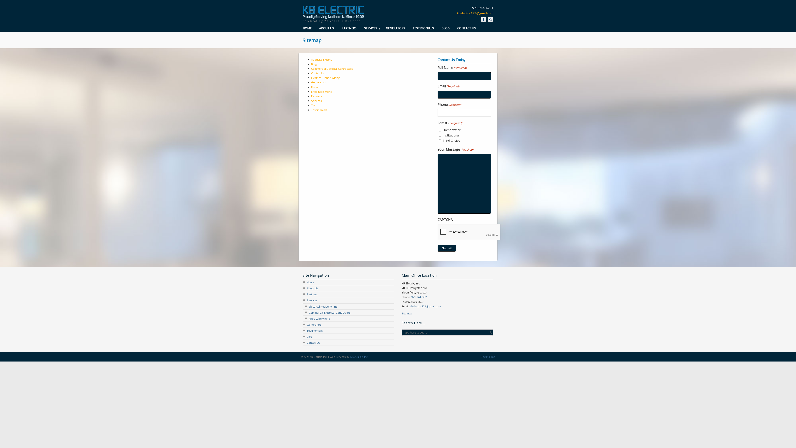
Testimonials (319, 110)
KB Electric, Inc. (333, 13)
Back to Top (488, 357)
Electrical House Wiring (325, 78)
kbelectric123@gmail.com (475, 13)
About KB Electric (321, 59)
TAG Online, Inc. (359, 356)
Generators (318, 82)
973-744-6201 (419, 297)
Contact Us (318, 73)
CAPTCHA (445, 219)
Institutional (451, 135)
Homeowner (452, 130)
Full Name (452, 67)
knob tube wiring (321, 92)
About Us (312, 288)
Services (316, 101)
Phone (449, 104)
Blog (314, 64)
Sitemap (407, 313)
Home (315, 87)
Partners (316, 96)
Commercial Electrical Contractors (332, 69)
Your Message (455, 149)
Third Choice (451, 140)
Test (314, 105)
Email (448, 86)
